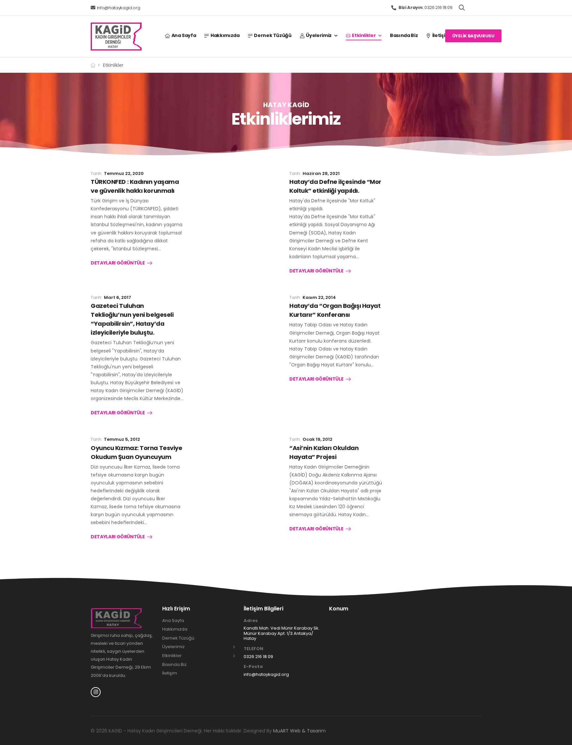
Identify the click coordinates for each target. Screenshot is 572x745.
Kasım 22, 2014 (319, 297)
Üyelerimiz (319, 35)
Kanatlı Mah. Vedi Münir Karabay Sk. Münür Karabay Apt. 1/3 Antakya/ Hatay (281, 633)
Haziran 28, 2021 (321, 173)
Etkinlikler (364, 35)
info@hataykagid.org (118, 8)
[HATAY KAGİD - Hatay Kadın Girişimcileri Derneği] (116, 36)
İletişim (441, 35)
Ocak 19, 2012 (317, 439)
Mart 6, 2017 (117, 297)
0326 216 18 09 (425, 7)
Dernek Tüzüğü (272, 35)
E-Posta (253, 666)
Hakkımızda (225, 35)
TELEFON (253, 648)
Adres (251, 620)
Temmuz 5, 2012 (122, 439)
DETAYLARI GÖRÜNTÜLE (118, 263)
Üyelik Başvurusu (473, 36)
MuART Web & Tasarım (299, 730)
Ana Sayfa (183, 35)
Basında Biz (404, 35)
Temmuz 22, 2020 (124, 173)
